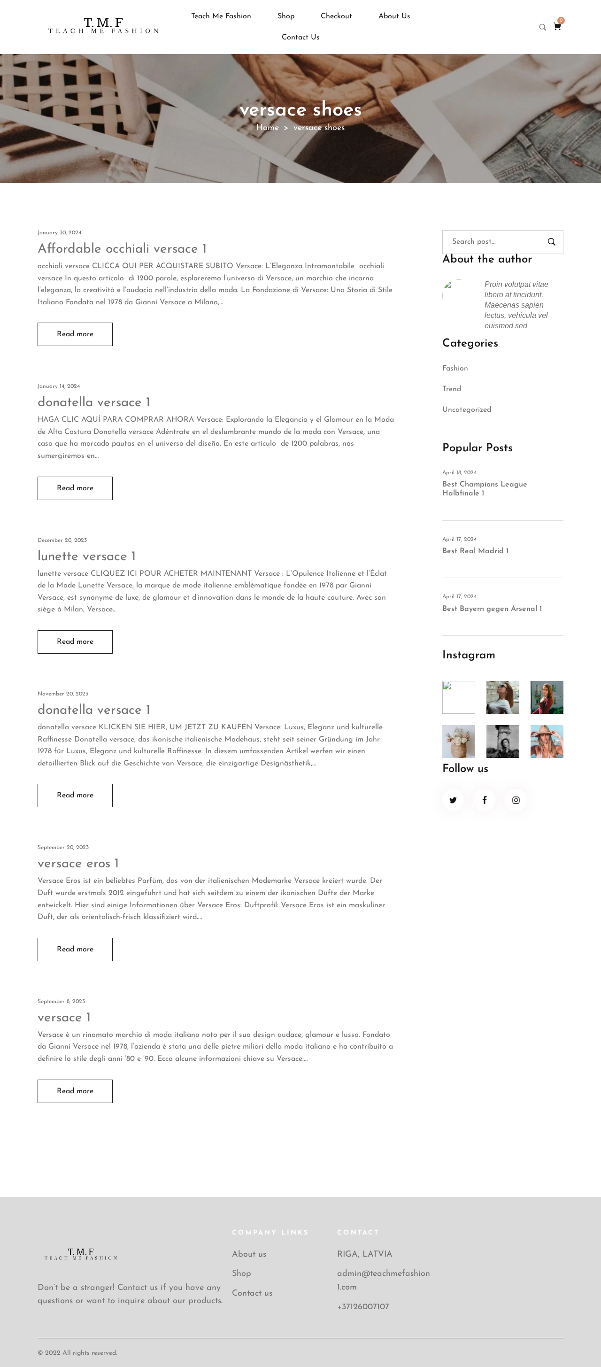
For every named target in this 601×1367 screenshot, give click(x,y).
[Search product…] (543, 27)
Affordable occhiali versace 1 (122, 249)
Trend (451, 389)
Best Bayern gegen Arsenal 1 (492, 609)
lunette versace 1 (87, 557)
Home (267, 128)
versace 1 (64, 1018)
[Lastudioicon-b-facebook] (484, 800)
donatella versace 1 (94, 402)
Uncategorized (466, 410)
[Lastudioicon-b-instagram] (516, 800)
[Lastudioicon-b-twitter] (453, 800)
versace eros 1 (78, 864)
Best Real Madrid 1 (475, 551)
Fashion (455, 368)
